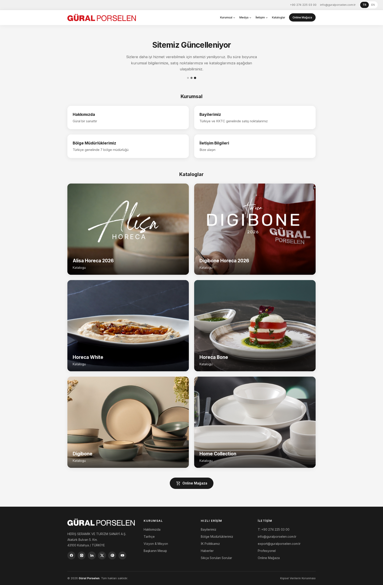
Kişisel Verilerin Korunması (298, 578)
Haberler (207, 551)
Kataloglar (278, 17)
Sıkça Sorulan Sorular (216, 558)
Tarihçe (149, 536)
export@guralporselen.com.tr (279, 543)
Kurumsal (226, 17)
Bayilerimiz (208, 529)
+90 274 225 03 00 (303, 4)
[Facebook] (71, 555)
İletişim (260, 17)
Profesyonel (267, 551)
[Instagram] (82, 555)
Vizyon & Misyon (156, 543)
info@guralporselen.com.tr (338, 4)
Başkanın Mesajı (155, 551)
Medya (243, 17)
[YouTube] (122, 555)
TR (364, 4)
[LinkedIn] (92, 555)
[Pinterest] (112, 555)
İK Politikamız (210, 543)
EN (373, 4)
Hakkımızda (152, 529)
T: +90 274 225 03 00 (273, 529)
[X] (102, 555)
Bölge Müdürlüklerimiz (217, 536)
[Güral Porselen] (101, 17)
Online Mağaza (302, 17)
